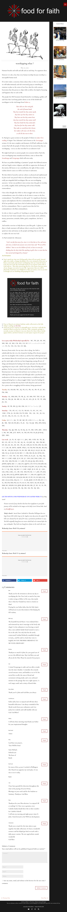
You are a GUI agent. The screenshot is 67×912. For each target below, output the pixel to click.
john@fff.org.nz (26, 327)
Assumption (60, 78)
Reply (44, 591)
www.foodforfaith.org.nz (42, 903)
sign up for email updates (28, 906)
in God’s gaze (60, 117)
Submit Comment (41, 888)
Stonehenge (5, 158)
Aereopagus (39, 140)
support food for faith (39, 906)
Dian (9, 739)
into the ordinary (60, 98)
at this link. (17, 326)
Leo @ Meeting (60, 40)
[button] (65, 4)
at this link (40, 324)
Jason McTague (42, 901)
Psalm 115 (27, 102)
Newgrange (15, 158)
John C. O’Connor (30, 901)
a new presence (60, 59)
